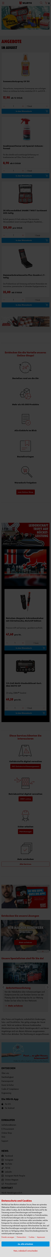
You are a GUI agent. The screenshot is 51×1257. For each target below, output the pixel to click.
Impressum (41, 1237)
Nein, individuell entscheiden (25, 1251)
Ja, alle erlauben (25, 1244)
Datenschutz (21, 1237)
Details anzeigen (7, 1237)
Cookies (32, 1237)
